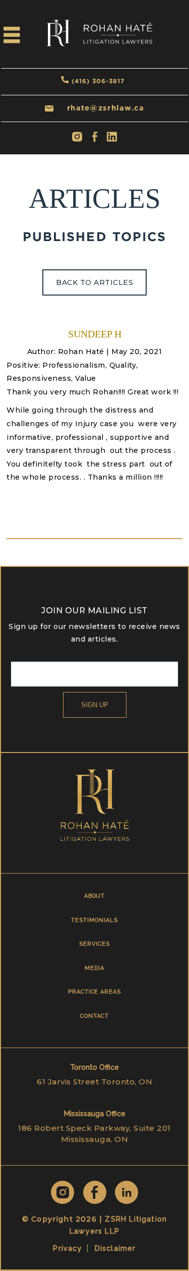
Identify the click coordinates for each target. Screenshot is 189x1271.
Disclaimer (115, 1248)
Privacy (67, 1248)
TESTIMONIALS (94, 920)
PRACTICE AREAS (94, 992)
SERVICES (94, 944)
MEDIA (94, 968)
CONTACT (94, 1016)
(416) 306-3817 (98, 81)
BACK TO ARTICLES (94, 282)
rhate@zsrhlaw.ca (105, 107)
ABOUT (94, 896)
